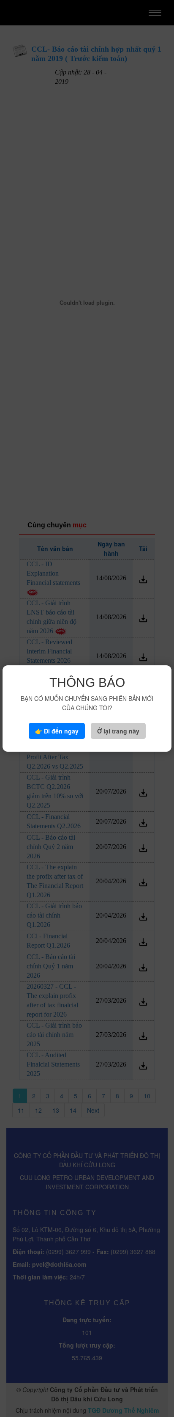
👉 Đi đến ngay (57, 731)
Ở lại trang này (118, 731)
